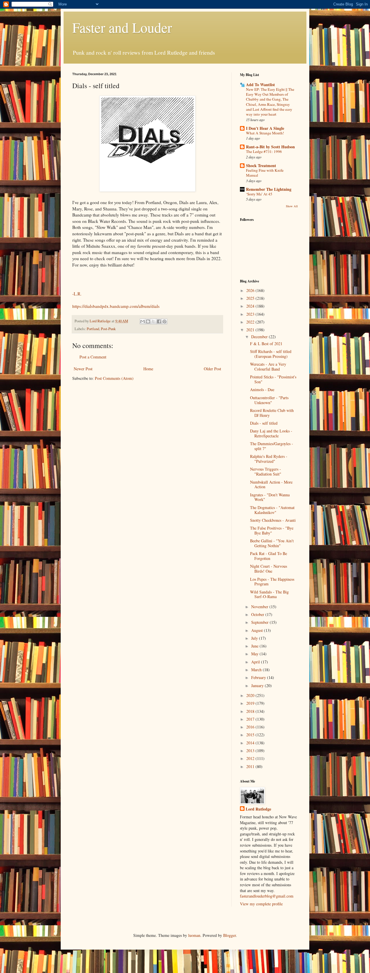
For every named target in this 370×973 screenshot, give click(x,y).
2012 (251, 758)
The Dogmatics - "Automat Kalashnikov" (272, 510)
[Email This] (142, 321)
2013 (251, 750)
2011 (251, 766)
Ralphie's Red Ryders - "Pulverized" (268, 459)
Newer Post (83, 368)
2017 (251, 719)
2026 (251, 290)
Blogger (229, 935)
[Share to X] (153, 321)
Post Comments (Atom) (114, 378)
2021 (251, 329)
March (257, 669)
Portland (93, 328)
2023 (251, 314)
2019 (251, 703)
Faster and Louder (122, 27)
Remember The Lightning (268, 189)
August (257, 630)
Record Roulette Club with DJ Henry (272, 413)
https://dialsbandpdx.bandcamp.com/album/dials (116, 306)
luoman (194, 935)
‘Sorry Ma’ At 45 (259, 194)
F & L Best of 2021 (266, 343)
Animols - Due (262, 389)
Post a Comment (92, 357)
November (260, 606)
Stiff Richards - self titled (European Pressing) (270, 354)
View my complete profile (261, 904)
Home (148, 368)
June (255, 646)
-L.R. (77, 294)
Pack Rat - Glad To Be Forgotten (268, 556)
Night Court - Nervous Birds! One (268, 568)
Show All (292, 206)
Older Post (212, 368)
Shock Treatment (261, 165)
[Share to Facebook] (159, 321)
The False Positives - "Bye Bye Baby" (271, 530)
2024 (251, 306)
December (260, 336)
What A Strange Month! (265, 133)
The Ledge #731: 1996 (264, 151)
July (255, 638)
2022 (251, 322)
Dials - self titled (264, 423)
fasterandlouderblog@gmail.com (266, 896)
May (255, 653)
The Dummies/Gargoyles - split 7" (271, 446)
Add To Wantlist (260, 85)
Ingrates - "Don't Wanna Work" (270, 497)
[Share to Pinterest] (164, 321)
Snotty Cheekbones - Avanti (273, 520)
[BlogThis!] (148, 321)
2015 (251, 734)
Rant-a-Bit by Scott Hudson (270, 147)
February (259, 677)
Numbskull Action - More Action (271, 484)
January (258, 685)
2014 (251, 743)
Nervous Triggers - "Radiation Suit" (265, 471)
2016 (251, 727)
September (260, 622)
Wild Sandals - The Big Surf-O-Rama (269, 594)
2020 (251, 695)
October (258, 614)
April (256, 662)
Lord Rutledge (258, 809)
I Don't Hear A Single (265, 128)
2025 (251, 298)
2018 (251, 711)
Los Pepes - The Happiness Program (272, 581)
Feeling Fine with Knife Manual (265, 173)
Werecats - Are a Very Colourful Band (268, 366)
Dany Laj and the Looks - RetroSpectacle (271, 433)
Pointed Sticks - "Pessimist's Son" (273, 379)
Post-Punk (108, 328)
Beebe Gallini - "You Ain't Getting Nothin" (272, 543)
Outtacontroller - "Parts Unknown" (269, 400)
